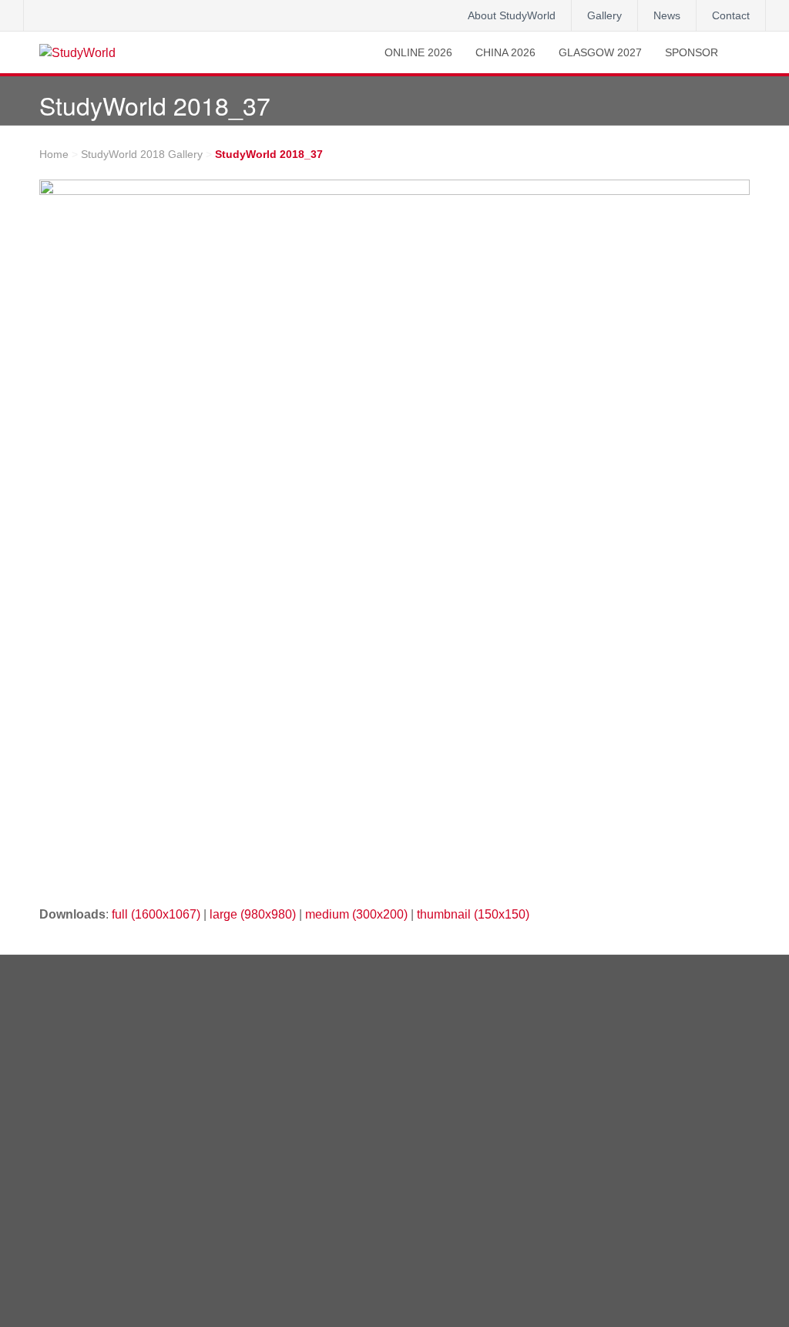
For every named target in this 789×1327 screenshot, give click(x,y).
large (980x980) (253, 914)
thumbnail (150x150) (473, 914)
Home (54, 154)
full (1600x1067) (156, 914)
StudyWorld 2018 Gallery (142, 154)
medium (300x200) (356, 914)
